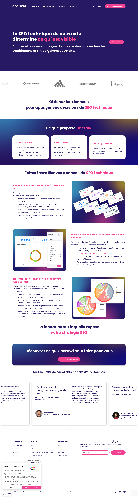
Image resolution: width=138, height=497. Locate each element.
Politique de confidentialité (30, 491)
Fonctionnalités (48, 6)
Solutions (61, 6)
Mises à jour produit (63, 455)
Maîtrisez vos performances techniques (42, 448)
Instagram (120, 492)
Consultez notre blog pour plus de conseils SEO (48, 398)
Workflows (35, 6)
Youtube (124, 492)
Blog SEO (60, 445)
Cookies (60, 491)
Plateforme (59, 27)
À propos (14, 455)
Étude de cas (61, 452)
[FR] (93, 6)
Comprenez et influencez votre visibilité (42, 452)
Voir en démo (117, 42)
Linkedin (116, 492)
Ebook (59, 448)
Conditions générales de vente (48, 491)
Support (60, 459)
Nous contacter (16, 448)
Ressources (73, 6)
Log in (100, 6)
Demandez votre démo (115, 6)
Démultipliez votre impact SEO (40, 455)
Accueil (52, 27)
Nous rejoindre (16, 452)
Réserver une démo (17, 445)
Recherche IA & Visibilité (38, 459)
